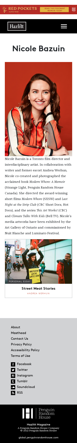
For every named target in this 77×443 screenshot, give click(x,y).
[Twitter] (13, 370)
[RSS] (13, 393)
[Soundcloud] (13, 387)
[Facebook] (13, 364)
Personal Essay (20, 281)
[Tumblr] (13, 381)
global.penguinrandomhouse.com (38, 437)
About (15, 327)
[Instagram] (13, 376)
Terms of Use (20, 356)
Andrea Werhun (38, 293)
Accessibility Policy (25, 350)
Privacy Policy (21, 344)
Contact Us (19, 338)
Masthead (18, 333)
